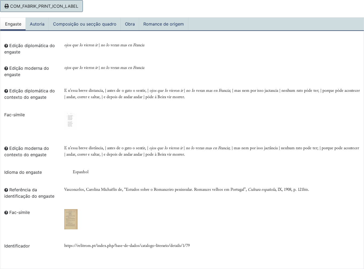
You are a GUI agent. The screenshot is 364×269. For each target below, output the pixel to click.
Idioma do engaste (23, 172)
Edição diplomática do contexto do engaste (29, 94)
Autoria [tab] (37, 24)
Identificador (17, 246)
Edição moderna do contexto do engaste (26, 151)
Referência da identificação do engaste (29, 193)
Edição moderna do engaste (26, 71)
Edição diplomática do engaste (29, 49)
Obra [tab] (130, 24)
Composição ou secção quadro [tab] (84, 24)
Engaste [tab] (13, 24)
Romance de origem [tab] (163, 24)
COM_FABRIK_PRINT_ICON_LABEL (43, 6)
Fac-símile (14, 114)
